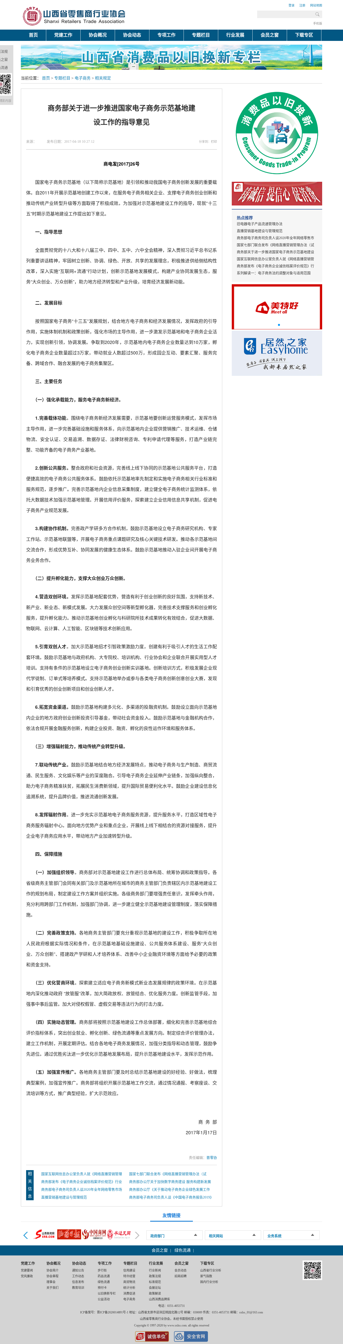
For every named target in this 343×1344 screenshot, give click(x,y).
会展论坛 (155, 1288)
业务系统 (274, 1236)
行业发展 (235, 35)
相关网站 (216, 1236)
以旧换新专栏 (107, 1293)
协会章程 (52, 1276)
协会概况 (98, 35)
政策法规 (155, 1276)
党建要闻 (27, 1270)
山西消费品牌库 (159, 1299)
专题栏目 (201, 35)
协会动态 (132, 35)
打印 (214, 142)
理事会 (50, 1282)
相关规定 (103, 78)
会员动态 (181, 1270)
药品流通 (104, 1276)
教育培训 (78, 1288)
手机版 (317, 23)
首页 (33, 35)
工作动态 (78, 1276)
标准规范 (155, 1282)
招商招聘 (181, 1276)
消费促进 (129, 1293)
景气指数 (206, 1276)
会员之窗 (270, 35)
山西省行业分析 (210, 1270)
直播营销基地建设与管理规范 (64, 1197)
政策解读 (155, 1293)
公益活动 (104, 1299)
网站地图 (316, 5)
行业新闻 (155, 1270)
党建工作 (63, 35)
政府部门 (157, 1236)
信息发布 (78, 1282)
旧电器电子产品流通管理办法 (259, 224)
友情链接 (171, 1215)
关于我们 (52, 1288)
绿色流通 (183, 1250)
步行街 (102, 1270)
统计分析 (129, 1288)
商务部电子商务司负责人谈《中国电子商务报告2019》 (171, 1197)
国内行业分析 (209, 1282)
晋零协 (211, 1158)
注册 (302, 5)
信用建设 (129, 1270)
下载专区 (304, 35)
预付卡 (102, 1288)
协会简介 (52, 1270)
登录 (292, 5)
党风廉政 (27, 1276)
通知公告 (78, 1270)
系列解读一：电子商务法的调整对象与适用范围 (274, 273)
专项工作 (166, 35)
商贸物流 (129, 1282)
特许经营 (129, 1276)
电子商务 (83, 78)
